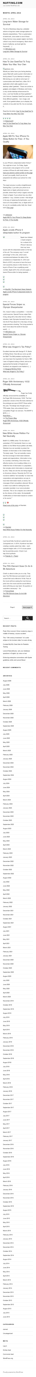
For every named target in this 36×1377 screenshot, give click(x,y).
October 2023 (7, 820)
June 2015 (6, 1218)
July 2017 (6, 1116)
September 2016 (8, 1157)
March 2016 (7, 1181)
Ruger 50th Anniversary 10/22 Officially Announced (16, 383)
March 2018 (7, 1083)
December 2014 (8, 1243)
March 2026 (7, 701)
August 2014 (7, 1259)
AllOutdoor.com (10, 49)
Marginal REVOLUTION (13, 369)
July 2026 (6, 685)
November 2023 (8, 816)
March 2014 (7, 1280)
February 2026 (7, 705)
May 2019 (6, 1025)
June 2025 (6, 738)
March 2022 (7, 898)
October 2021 (7, 919)
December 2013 (8, 1292)
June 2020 (6, 984)
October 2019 (7, 1005)
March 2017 (7, 1132)
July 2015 (6, 1214)
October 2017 (7, 1103)
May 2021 (6, 939)
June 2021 (6, 935)
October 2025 (7, 722)
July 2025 (6, 734)
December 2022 (8, 861)
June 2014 (6, 1267)
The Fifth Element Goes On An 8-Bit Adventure (18, 567)
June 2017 (6, 1120)
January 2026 (7, 709)
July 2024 (6, 783)
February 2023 (7, 853)
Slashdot (8, 527)
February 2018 (7, 1087)
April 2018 (6, 1079)
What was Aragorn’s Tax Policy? (17, 346)
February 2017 (7, 1136)
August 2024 (7, 779)
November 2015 (8, 1198)
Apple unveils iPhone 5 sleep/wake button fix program (16, 231)
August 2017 (7, 1111)
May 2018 (6, 1075)
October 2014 (7, 1251)
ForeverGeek (9, 591)
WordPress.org (8, 1358)
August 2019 (7, 1013)
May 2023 (6, 841)
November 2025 (8, 718)
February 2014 (7, 1284)
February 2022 (7, 902)
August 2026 (7, 681)
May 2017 (6, 1124)
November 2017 (8, 1099)
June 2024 (6, 787)
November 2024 (8, 767)
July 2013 (6, 1313)
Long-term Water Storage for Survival (15, 23)
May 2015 (6, 1222)
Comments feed (8, 1354)
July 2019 (6, 1017)
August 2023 (7, 828)
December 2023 (8, 812)
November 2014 (8, 1247)
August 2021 (7, 927)
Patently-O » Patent (11, 556)
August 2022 (7, 878)
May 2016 (6, 1173)
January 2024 (7, 808)
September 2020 (8, 972)
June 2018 (6, 1070)
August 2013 (7, 1308)
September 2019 (8, 1009)
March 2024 (7, 800)
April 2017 (6, 1128)
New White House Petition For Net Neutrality (16, 434)
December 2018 (8, 1046)
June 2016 (6, 1169)
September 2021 (8, 923)
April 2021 (6, 943)
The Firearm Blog (11, 418)
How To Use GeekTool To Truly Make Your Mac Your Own (16, 63)
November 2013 (8, 1296)
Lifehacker (8, 215)
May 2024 (6, 791)
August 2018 (7, 1062)
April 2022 (6, 894)
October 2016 (7, 1152)
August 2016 (7, 1161)
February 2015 (7, 1235)
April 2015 (6, 1226)
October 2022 (7, 869)
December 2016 (8, 1144)
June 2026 (6, 689)
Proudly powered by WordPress (13, 1372)
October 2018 (7, 1054)
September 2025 (8, 726)
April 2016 (6, 1177)
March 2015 (7, 1230)
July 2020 (6, 980)
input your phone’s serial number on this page (17, 173)
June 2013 (6, 1317)
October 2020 (7, 968)
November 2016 (8, 1148)
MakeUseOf (9, 121)
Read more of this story (10, 505)
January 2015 (7, 1239)
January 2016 (7, 1189)
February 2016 (7, 1185)
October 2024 (7, 771)
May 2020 (6, 988)
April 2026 (6, 697)
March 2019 (7, 1033)
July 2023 (6, 832)
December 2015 (8, 1194)
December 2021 (8, 910)
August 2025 (7, 730)
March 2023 (7, 849)
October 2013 (7, 1300)
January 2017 (7, 1140)
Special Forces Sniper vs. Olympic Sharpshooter (14, 305)
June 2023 (6, 837)
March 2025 (7, 750)
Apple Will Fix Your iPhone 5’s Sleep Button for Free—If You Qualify (16, 138)
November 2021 (8, 915)
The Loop (10, 207)
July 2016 (6, 1165)
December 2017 (8, 1095)
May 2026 (6, 693)
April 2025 (6, 746)
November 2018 (8, 1050)
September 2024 (8, 775)
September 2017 (8, 1107)
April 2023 (6, 845)
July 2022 (6, 882)
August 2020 (7, 976)
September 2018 (8, 1058)
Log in (5, 1346)
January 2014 (7, 1288)
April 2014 (6, 1276)
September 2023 (8, 824)
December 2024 (8, 763)
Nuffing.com (12, 3)
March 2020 (7, 997)
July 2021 (6, 931)
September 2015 (8, 1206)
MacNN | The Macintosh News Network (18, 289)
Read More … (7, 415)
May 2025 (6, 742)
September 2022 (8, 874)
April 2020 (6, 993)
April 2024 (6, 796)
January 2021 (7, 956)
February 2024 (7, 804)
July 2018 (6, 1066)
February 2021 (7, 951)
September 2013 (8, 1304)
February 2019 (7, 1038)
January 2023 (7, 857)
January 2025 (7, 759)
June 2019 (6, 1021)
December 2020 (8, 960)
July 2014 (6, 1263)
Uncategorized (7, 1333)
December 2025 (8, 713)
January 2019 (7, 1042)
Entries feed (7, 1350)
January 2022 (7, 906)
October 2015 (7, 1202)
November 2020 (8, 964)
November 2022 (8, 865)
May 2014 (6, 1272)
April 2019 (6, 1029)
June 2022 (6, 886)
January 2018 (7, 1091)
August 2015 (7, 1210)
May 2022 (6, 890)
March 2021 (7, 947)
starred (5, 1329)
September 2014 (8, 1255)
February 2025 (7, 754)
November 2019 (8, 1001)
